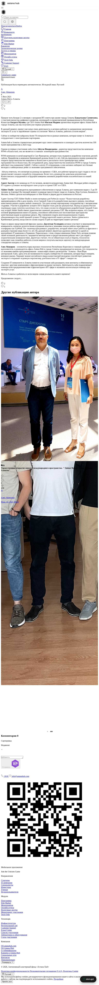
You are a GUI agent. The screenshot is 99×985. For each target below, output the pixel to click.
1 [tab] (47, 731)
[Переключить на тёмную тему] (4, 72)
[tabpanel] (49, 401)
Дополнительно (8, 77)
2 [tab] (51, 731)
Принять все (7, 982)
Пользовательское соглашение (43, 971)
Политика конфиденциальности (15, 971)
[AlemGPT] (88, 979)
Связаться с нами (8, 75)
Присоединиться (8, 26)
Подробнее (58, 979)
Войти (19, 26)
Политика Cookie (70, 971)
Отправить (6, 767)
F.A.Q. (60, 971)
